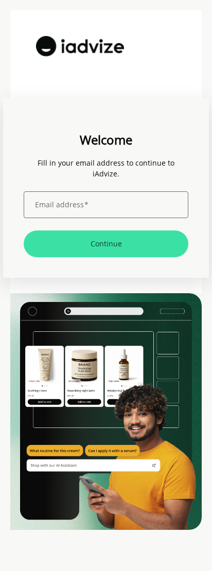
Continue (106, 243)
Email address (62, 205)
